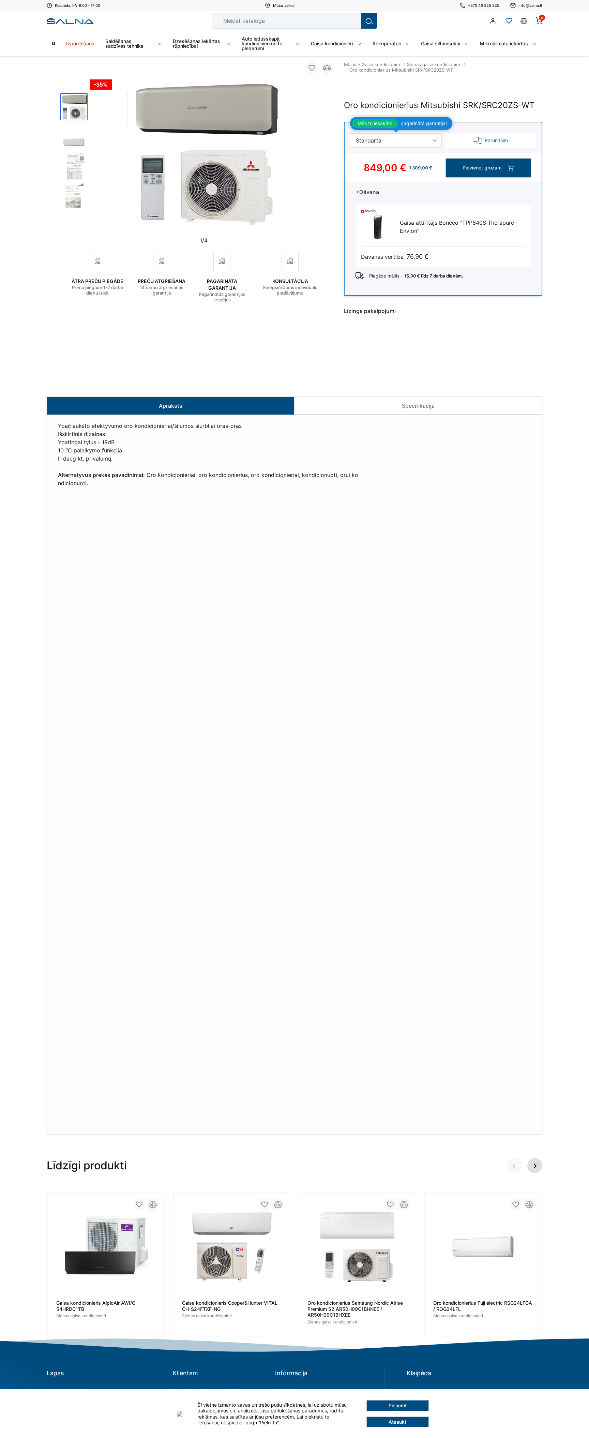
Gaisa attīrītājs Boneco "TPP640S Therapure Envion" (457, 226)
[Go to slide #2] (74, 136)
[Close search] (351, 20)
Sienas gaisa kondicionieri (434, 64)
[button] (534, 1165)
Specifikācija (418, 405)
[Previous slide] (100, 155)
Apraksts (170, 405)
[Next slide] (306, 155)
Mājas (350, 64)
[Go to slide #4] (74, 196)
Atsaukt (397, 1422)
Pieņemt (398, 1405)
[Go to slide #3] (74, 166)
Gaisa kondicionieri (382, 64)
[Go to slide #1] (74, 106)
